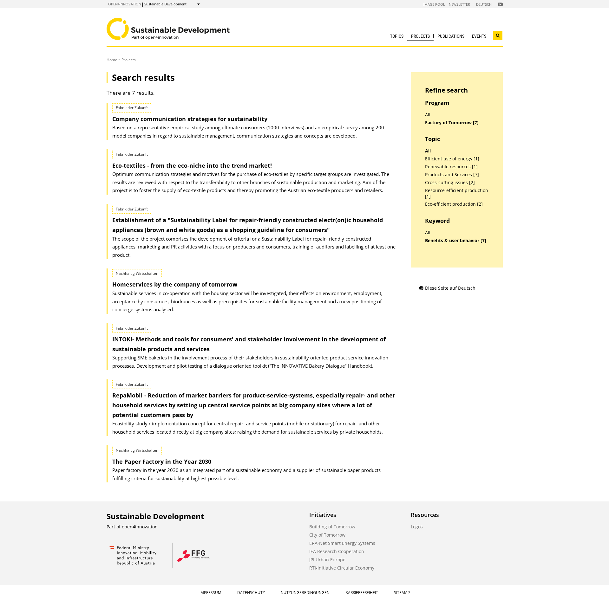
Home (112, 59)
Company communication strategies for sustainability (189, 119)
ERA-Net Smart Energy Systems (342, 543)
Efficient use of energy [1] (452, 159)
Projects (420, 36)
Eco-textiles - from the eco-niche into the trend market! (192, 165)
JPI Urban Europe (327, 560)
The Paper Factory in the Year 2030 (161, 461)
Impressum (210, 592)
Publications (450, 36)
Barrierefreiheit (361, 592)
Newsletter (459, 4)
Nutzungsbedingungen (305, 592)
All (427, 115)
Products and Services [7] (452, 174)
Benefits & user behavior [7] (455, 240)
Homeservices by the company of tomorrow (174, 284)
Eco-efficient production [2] (454, 204)
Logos (417, 527)
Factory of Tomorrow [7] (452, 123)
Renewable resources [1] (451, 167)
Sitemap (402, 592)
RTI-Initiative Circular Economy (341, 568)
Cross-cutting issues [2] (450, 182)
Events (479, 36)
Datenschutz (251, 592)
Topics (396, 36)
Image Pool (434, 4)
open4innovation (124, 4)
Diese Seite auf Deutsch (450, 288)
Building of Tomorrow (332, 527)
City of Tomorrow (327, 535)
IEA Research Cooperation (336, 551)
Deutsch (484, 4)
